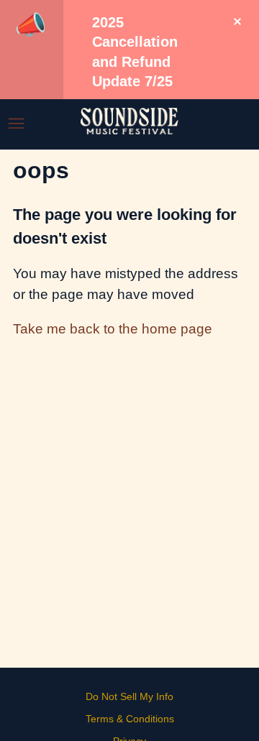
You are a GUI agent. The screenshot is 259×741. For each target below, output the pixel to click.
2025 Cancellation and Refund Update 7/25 (135, 51)
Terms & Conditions (130, 718)
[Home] (129, 129)
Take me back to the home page (112, 328)
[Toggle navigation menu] (16, 124)
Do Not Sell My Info (129, 696)
